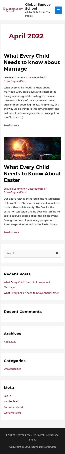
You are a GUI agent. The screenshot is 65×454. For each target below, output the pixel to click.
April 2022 (10, 341)
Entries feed (11, 401)
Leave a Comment (14, 77)
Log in (7, 395)
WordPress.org (13, 412)
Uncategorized (36, 77)
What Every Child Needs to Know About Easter (32, 173)
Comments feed (13, 407)
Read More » (11, 125)
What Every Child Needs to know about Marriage (32, 62)
